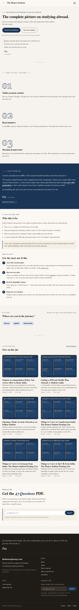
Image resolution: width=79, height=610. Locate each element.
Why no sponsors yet (47, 571)
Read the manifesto (11, 30)
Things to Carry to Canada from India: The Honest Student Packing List (58, 423)
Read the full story (9, 202)
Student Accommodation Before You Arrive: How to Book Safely (18, 381)
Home (43, 562)
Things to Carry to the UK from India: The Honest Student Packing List (58, 465)
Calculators (44, 575)
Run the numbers (29, 30)
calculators (52, 275)
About (43, 565)
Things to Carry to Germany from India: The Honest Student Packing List (20, 465)
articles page (44, 268)
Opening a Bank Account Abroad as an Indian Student (19, 423)
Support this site (7, 587)
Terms (69, 606)
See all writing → (71, 346)
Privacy (63, 606)
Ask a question (6, 584)
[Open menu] (74, 3)
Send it (69, 513)
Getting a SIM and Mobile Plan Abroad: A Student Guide (55, 381)
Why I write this (46, 568)
